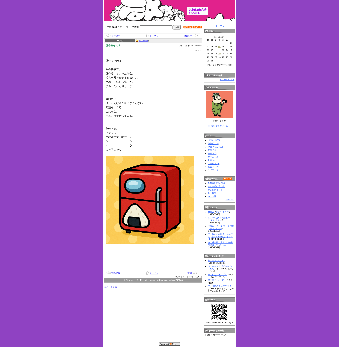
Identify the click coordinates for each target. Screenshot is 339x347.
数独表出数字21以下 (217, 183)
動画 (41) (212, 160)
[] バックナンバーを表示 (219, 65)
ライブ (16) (213, 170)
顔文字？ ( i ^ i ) (216, 260)
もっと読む (229, 199)
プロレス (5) (213, 163)
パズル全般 (143, 40)
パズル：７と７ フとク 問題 (221, 226)
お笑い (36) (213, 166)
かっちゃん (221, 245)
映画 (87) (212, 153)
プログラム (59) (215, 147)
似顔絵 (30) (213, 143)
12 (219, 50)
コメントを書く (111, 287)
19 (219, 54)
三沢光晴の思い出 (216, 186)
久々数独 (212, 193)
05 (219, 47)
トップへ (154, 36)
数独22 (211, 212)
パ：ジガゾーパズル (217, 274)
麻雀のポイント (215, 190)
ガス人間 (212, 196)
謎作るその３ (113, 45)
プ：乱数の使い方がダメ (219, 286)
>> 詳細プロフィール (218, 126)
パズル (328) (214, 140)
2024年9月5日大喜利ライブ (221, 217)
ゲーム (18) (213, 157)
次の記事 (188, 36)
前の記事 (115, 36)
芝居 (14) (212, 150)
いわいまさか (222, 212)
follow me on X (227, 79)
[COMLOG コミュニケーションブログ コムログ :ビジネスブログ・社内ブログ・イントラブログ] (169, 344)
